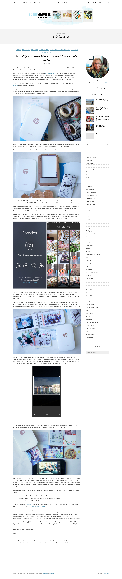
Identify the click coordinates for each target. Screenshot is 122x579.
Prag (87, 293)
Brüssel (88, 183)
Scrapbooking (23, 2)
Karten (88, 257)
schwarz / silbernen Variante (38, 506)
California (89, 186)
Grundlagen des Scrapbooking (60, 49)
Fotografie (42, 2)
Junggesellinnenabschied (93, 254)
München (88, 275)
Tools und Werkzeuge (92, 322)
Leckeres (88, 263)
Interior (88, 248)
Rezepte (88, 301)
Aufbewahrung (90, 172)
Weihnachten (89, 337)
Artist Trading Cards (91, 169)
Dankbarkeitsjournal (91, 198)
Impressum (51, 573)
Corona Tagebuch (91, 192)
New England (89, 278)
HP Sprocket (28, 504)
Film (87, 213)
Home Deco (89, 245)
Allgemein (89, 160)
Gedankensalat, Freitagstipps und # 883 (102, 125)
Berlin (87, 178)
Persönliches (89, 290)
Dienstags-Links (90, 204)
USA (87, 331)
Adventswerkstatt (91, 157)
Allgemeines (89, 163)
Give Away (89, 237)
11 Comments (16, 547)
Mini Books (74, 49)
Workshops (32, 2)
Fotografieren (44, 49)
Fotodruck (26, 49)
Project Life (89, 296)
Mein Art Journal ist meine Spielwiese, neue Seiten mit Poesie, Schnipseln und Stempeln (102, 119)
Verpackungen (90, 334)
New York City (90, 281)
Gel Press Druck (90, 234)
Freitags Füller (90, 228)
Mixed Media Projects (92, 272)
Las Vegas (88, 260)
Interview (88, 251)
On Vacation (99, 133)
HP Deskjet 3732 (40, 89)
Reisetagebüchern (50, 73)
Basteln (88, 175)
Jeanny (69, 524)
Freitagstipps (89, 231)
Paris (87, 287)
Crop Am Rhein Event (92, 195)
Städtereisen (89, 313)
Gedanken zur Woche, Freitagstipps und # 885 (102, 100)
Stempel (88, 316)
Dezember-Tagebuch (91, 201)
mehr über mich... (103, 82)
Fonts (87, 216)
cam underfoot (90, 189)
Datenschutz (45, 573)
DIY (87, 207)
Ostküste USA (90, 284)
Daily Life (57, 2)
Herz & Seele (89, 242)
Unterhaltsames (90, 328)
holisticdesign (106, 573)
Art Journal (89, 166)
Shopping (88, 310)
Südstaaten (89, 319)
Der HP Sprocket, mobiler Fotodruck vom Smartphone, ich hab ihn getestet (46, 58)
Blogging (88, 180)
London (88, 266)
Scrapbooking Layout (92, 307)
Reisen (50, 2)
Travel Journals (90, 325)
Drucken (18, 49)
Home (14, 2)
